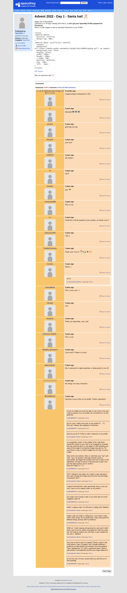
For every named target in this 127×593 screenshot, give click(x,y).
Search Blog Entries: (53, 3)
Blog (42, 10)
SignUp (109, 3)
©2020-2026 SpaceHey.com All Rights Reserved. (63, 589)
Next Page (107, 571)
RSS (54, 586)
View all (60, 87)
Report (91, 281)
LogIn (104, 3)
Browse (23, 10)
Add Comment (69, 87)
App (80, 10)
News (32, 586)
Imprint (68, 586)
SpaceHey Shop (95, 586)
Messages (36, 10)
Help (99, 3)
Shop (84, 10)
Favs (71, 10)
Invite (76, 10)
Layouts (66, 10)
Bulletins (48, 10)
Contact (73, 586)
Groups (59, 10)
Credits (50, 586)
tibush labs (69, 580)
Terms (58, 586)
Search (84, 3)
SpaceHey (19, 33)
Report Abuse (81, 586)
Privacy (63, 586)
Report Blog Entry (24, 48)
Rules (37, 586)
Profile (22, 46)
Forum (54, 10)
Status (88, 586)
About (90, 10)
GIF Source (39, 71)
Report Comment (105, 99)
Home (17, 10)
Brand (45, 586)
